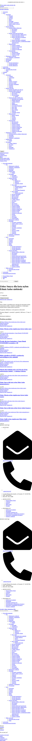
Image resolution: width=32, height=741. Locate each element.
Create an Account (4, 735)
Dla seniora (14, 93)
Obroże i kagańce (13, 81)
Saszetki (14, 118)
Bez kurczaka (15, 122)
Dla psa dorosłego (16, 92)
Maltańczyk (14, 104)
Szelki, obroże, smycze (14, 24)
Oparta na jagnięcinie (17, 46)
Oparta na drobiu (16, 45)
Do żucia (11, 144)
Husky (13, 103)
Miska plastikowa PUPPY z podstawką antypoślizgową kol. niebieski (12, 356)
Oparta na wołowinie (17, 49)
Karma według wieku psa (15, 91)
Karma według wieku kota (15, 28)
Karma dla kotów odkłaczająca (19, 34)
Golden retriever (16, 101)
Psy (4, 73)
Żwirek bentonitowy (14, 63)
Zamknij (2, 727)
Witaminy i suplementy (14, 57)
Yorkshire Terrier (16, 112)
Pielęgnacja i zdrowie (11, 56)
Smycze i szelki (12, 83)
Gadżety (11, 17)
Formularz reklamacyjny (11, 512)
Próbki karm (9, 58)
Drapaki (11, 16)
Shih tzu (14, 111)
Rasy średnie (15, 109)
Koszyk (8, 503)
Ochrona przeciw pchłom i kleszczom (18, 134)
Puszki (13, 116)
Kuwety (11, 18)
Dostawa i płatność (10, 516)
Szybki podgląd (3, 324)
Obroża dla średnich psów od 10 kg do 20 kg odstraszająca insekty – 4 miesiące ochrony (13, 370)
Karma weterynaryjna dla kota (16, 33)
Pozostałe (11, 21)
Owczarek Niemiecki (17, 105)
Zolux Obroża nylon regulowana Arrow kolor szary (16, 329)
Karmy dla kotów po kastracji (19, 37)
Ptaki (7, 71)
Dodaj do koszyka (4, 298)
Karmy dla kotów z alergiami (19, 40)
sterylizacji (17, 38)
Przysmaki (8, 60)
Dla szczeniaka (15, 95)
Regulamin (8, 511)
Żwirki (7, 61)
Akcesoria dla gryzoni (11, 69)
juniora (16, 96)
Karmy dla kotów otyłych (18, 36)
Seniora (13, 32)
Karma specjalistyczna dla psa (16, 89)
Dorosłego (14, 30)
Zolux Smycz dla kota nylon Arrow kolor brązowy (15, 408)
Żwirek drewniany (13, 64)
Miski (10, 20)
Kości (10, 146)
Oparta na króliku (16, 128)
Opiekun (5, 72)
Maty (10, 79)
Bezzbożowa (15, 52)
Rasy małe (14, 108)
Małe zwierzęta (6, 68)
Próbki (10, 140)
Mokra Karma (12, 44)
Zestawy (14, 119)
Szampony (11, 136)
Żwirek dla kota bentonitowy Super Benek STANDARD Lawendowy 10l (13, 342)
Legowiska (5, 67)
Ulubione (8, 501)
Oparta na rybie (15, 48)
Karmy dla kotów (10, 26)
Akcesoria (5, 12)
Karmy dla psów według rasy (16, 97)
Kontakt (8, 506)
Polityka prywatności (11, 509)
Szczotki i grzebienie (14, 22)
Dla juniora (14, 29)
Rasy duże (14, 107)
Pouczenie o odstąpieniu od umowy (14, 515)
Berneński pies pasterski (17, 99)
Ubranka (11, 85)
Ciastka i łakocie (13, 143)
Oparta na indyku (16, 126)
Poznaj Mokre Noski (11, 500)
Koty (4, 13)
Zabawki (11, 25)
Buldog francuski (16, 100)
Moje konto (8, 504)
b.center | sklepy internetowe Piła (7, 609)
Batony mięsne (15, 115)
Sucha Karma (12, 50)
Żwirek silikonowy (13, 65)
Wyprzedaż (11, 235)
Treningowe (12, 148)
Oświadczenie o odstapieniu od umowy (15, 513)
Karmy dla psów (10, 88)
